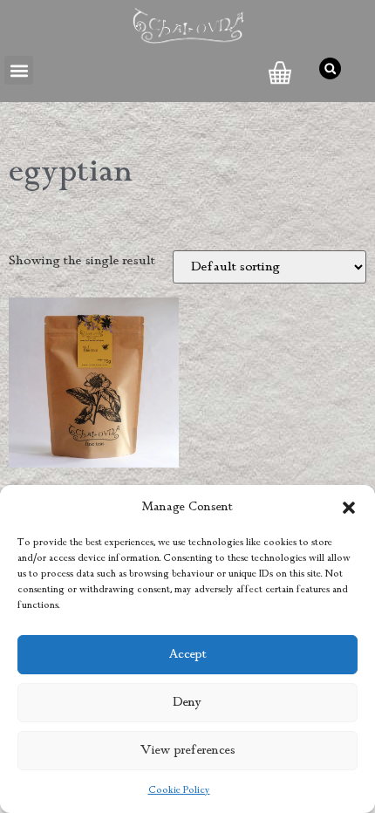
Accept (188, 654)
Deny (187, 702)
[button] (349, 507)
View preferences (187, 750)
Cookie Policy (179, 790)
